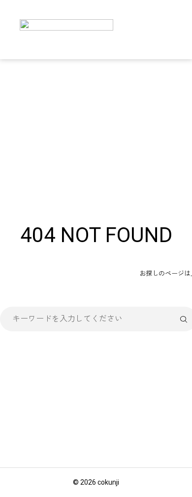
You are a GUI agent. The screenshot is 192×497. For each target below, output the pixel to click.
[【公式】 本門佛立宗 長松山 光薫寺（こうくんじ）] (66, 29)
